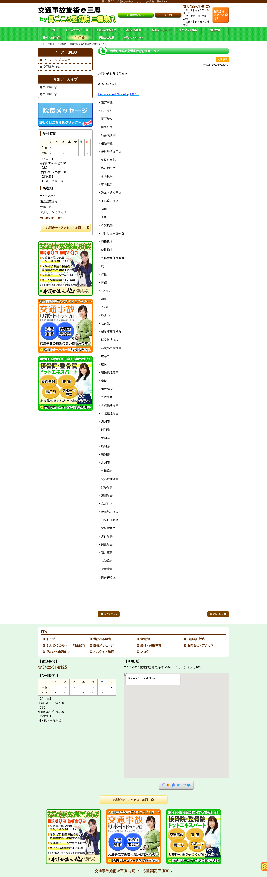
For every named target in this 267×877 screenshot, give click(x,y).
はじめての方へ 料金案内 (66, 645)
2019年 (48, 87)
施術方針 (146, 639)
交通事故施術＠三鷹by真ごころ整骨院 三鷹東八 (134, 871)
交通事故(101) (52, 66)
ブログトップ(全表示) (57, 59)
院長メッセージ (104, 645)
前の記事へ (110, 614)
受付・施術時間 (151, 645)
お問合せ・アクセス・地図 (63, 227)
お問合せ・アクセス (201, 645)
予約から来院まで (58, 651)
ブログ (51, 44)
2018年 (48, 94)
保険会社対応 (196, 639)
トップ (52, 30)
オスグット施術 (104, 651)
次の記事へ (216, 614)
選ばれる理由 (102, 639)
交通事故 (62, 44)
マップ (174, 785)
